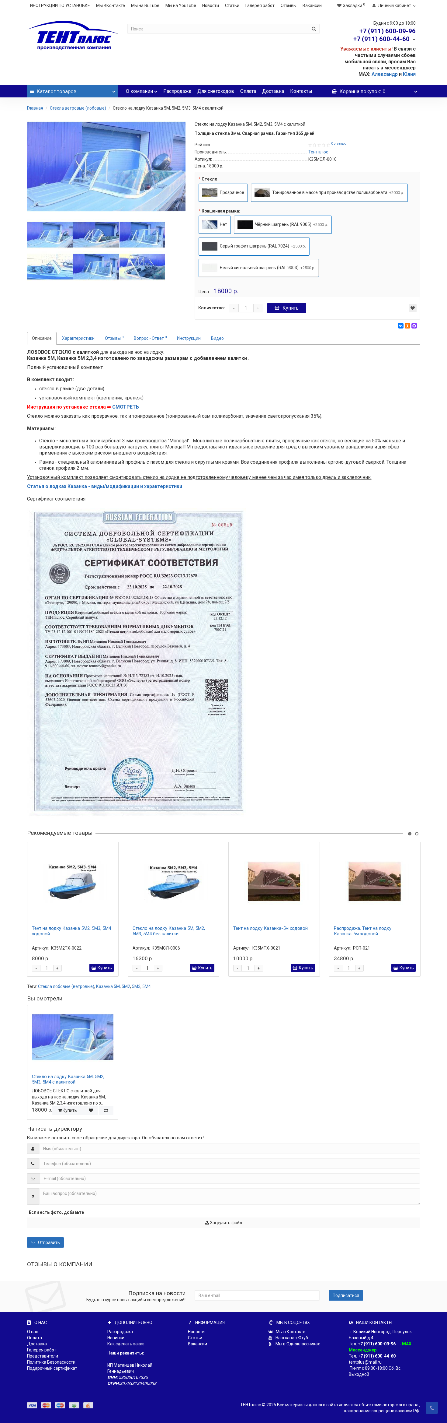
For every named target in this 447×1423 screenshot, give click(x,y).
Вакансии (312, 5)
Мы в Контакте (290, 1331)
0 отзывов (338, 144)
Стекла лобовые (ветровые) (66, 986)
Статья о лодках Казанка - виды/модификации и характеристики (104, 486)
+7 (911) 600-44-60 (377, 1356)
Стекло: (210, 179)
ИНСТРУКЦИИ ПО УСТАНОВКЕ (60, 5)
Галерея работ (260, 5)
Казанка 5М (108, 986)
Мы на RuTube (145, 5)
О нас (32, 1331)
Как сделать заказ (125, 1343)
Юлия (409, 74)
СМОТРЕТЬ (125, 407)
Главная (35, 108)
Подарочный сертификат (52, 1368)
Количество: (211, 307)
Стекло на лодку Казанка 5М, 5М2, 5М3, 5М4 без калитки (169, 931)
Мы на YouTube (180, 5)
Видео (217, 338)
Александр (385, 74)
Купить (290, 308)
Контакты (301, 91)
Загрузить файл (225, 1222)
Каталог (56, 91)
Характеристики (78, 338)
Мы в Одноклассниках (297, 1343)
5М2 (126, 986)
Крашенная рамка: (221, 211)
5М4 (146, 986)
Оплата (248, 91)
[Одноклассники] (407, 326)
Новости (210, 5)
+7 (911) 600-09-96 (377, 1343)
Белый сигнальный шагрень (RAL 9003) (267, 267)
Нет (223, 224)
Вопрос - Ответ (150, 338)
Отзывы (288, 5)
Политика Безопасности (51, 1362)
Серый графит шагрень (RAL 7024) (262, 246)
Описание (42, 338)
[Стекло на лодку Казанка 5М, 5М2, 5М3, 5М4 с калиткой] (106, 166)
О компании (139, 91)
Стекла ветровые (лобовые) (78, 108)
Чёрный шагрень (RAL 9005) (291, 224)
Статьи (232, 5)
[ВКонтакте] (401, 326)
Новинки (115, 1337)
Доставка (273, 91)
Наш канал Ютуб (291, 1337)
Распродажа (177, 91)
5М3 (136, 986)
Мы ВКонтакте (110, 5)
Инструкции (189, 338)
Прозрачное (231, 192)
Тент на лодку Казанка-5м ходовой (270, 928)
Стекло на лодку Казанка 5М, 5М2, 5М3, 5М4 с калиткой (68, 1079)
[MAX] (414, 326)
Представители (42, 1356)
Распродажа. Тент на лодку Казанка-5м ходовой (362, 931)
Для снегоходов (215, 91)
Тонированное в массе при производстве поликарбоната (337, 192)
